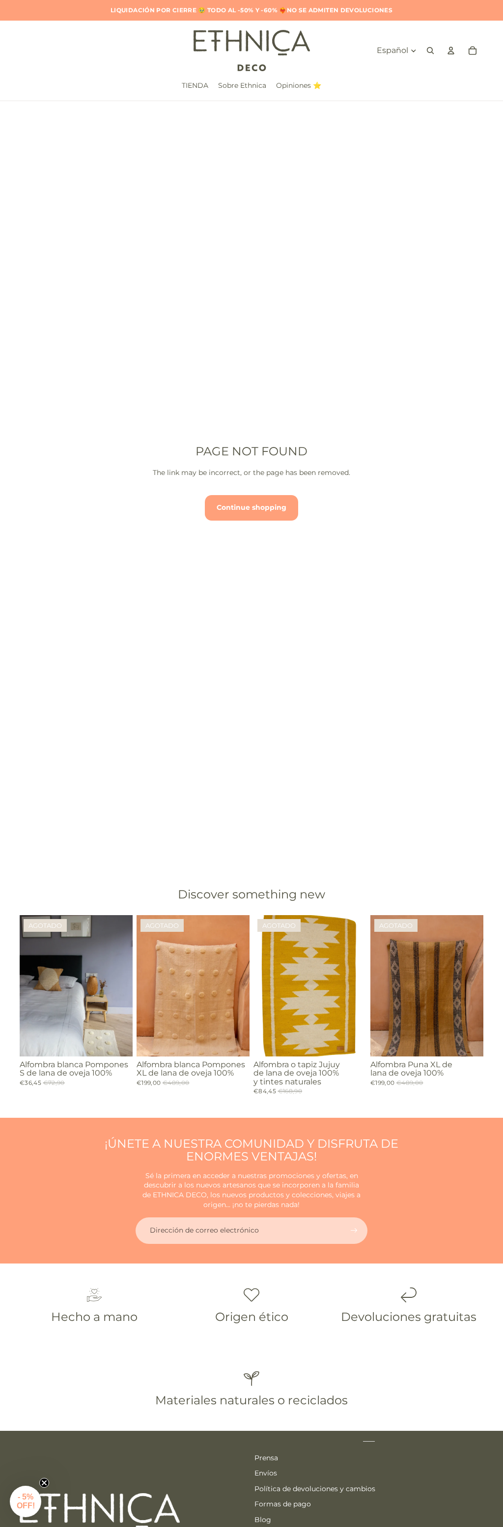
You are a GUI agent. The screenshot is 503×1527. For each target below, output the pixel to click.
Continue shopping (251, 507)
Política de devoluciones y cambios (314, 1488)
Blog (262, 1519)
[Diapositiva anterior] (27, 985)
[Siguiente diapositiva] (125, 985)
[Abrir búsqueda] (430, 50)
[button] (25, 1501)
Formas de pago (282, 1504)
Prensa (266, 1457)
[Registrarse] (354, 1230)
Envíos (265, 1473)
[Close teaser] (44, 1483)
